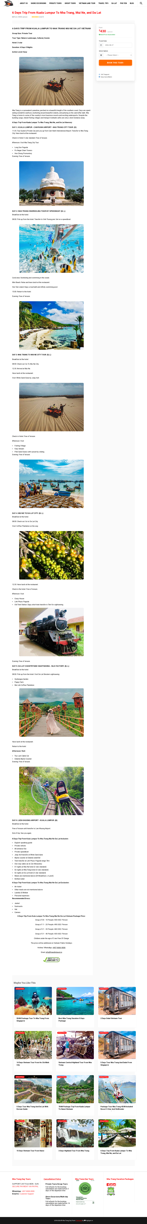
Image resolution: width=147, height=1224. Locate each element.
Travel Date (103, 41)
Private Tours (55, 3)
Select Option (103, 51)
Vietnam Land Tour (87, 3)
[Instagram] (114, 1185)
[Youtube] (111, 1185)
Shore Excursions (38, 3)
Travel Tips (103, 3)
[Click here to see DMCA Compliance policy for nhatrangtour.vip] (51, 960)
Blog (132, 3)
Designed (79, 1220)
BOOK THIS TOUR (115, 63)
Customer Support (26, 1194)
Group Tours (70, 3)
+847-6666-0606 (59, 948)
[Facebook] (108, 1185)
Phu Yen (123, 3)
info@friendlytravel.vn (54, 952)
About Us (24, 3)
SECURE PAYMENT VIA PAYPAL (25, 1186)
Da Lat (114, 3)
